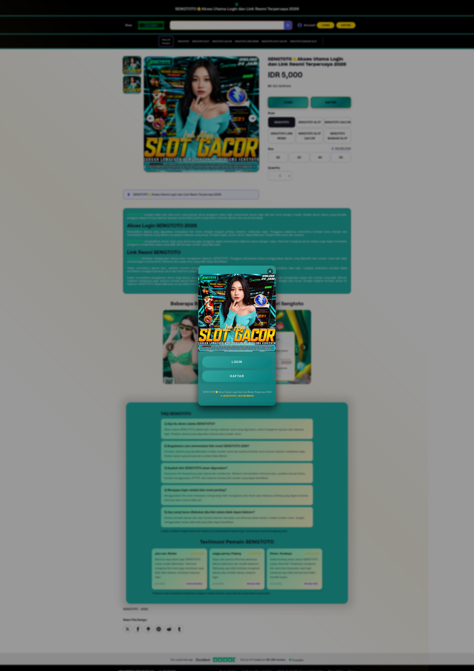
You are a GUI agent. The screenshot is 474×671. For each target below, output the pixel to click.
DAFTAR (237, 376)
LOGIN (237, 361)
